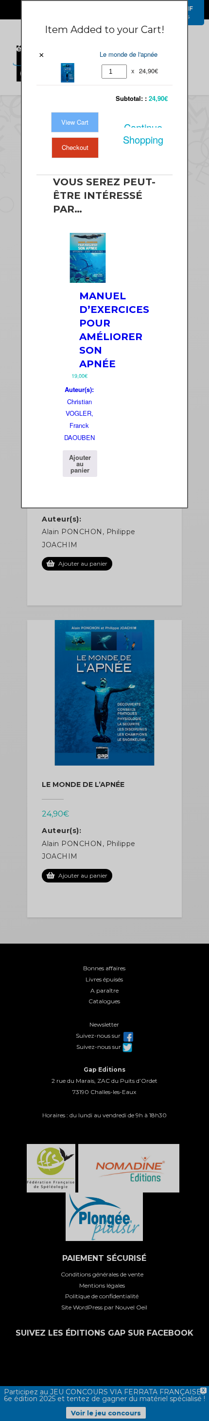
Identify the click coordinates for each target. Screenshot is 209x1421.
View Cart (74, 122)
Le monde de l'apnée (128, 54)
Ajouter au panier (80, 463)
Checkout (75, 147)
